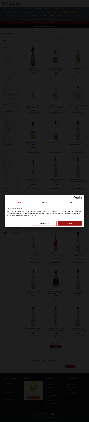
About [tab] (70, 202)
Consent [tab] (18, 202)
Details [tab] (44, 202)
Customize (43, 223)
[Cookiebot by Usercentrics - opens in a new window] (74, 197)
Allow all (69, 223)
